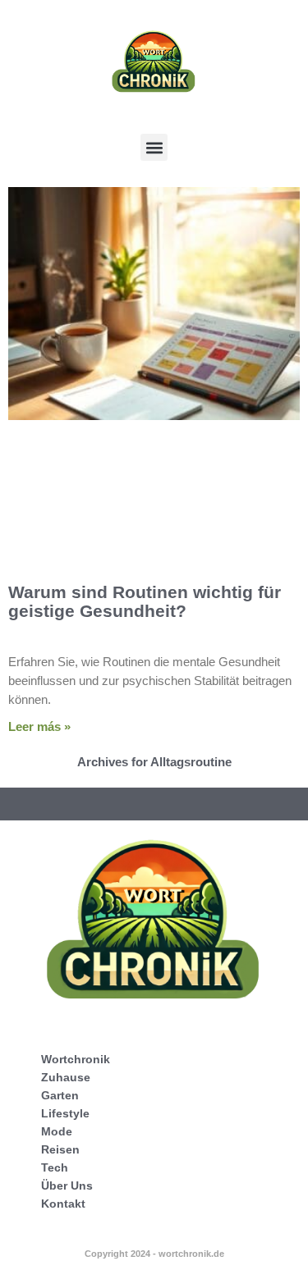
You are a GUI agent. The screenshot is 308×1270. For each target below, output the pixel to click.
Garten (60, 1095)
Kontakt (63, 1203)
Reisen (60, 1149)
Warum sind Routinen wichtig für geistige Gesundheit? (144, 601)
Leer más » (39, 726)
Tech (54, 1167)
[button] (154, 147)
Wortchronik (75, 1059)
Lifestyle (65, 1113)
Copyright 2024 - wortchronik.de (154, 1254)
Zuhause (65, 1077)
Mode (56, 1131)
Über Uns (67, 1185)
